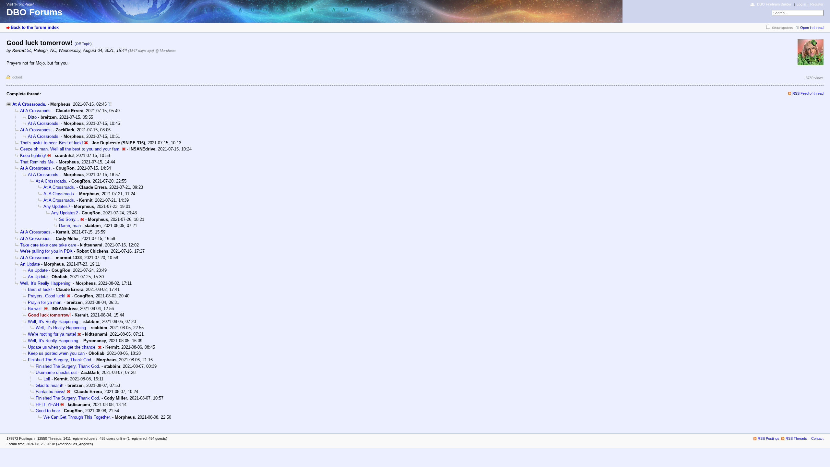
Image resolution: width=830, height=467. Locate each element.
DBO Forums (34, 12)
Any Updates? (56, 206)
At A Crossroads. (29, 104)
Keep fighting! (33, 155)
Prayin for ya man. (45, 302)
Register (817, 4)
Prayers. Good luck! (46, 295)
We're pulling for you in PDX (46, 251)
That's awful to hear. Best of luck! (51, 142)
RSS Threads (796, 438)
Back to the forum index (35, 27)
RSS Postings (768, 438)
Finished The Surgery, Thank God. (60, 359)
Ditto (32, 117)
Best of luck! (40, 289)
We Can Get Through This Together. (77, 417)
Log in (801, 4)
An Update (30, 264)
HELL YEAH (47, 404)
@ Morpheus (165, 51)
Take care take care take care (48, 245)
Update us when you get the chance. (62, 347)
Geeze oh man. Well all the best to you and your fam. (70, 149)
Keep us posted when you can (56, 353)
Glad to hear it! (50, 385)
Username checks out (56, 372)
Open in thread (812, 28)
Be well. (35, 308)
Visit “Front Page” (20, 4)
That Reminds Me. (37, 162)
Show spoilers (782, 28)
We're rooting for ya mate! (52, 334)
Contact (817, 438)
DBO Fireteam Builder (774, 4)
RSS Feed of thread (808, 93)
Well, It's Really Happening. (46, 283)
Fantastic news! (50, 391)
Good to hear (48, 410)
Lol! (46, 379)
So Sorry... (69, 219)
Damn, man (70, 225)
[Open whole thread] (110, 104)
